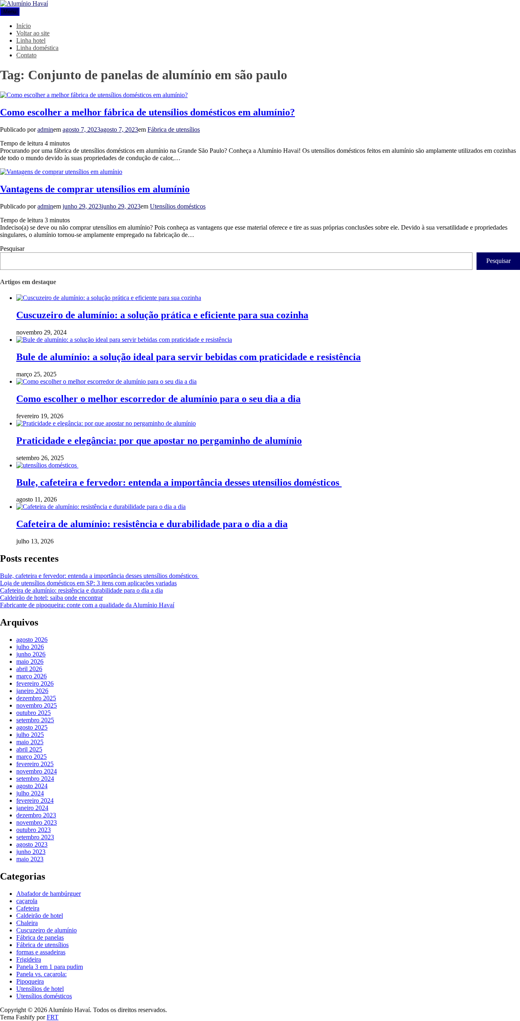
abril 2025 (29, 749)
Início (23, 25)
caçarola (26, 900)
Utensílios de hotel (40, 988)
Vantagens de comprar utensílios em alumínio (95, 189)
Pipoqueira (30, 981)
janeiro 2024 (32, 807)
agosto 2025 (32, 727)
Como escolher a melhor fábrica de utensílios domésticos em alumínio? (147, 112)
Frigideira (28, 959)
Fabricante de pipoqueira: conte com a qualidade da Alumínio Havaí (87, 605)
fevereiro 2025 (35, 763)
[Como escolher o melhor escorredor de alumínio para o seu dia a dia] (106, 381)
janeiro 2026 (32, 690)
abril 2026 (29, 668)
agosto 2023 (32, 844)
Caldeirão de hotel (39, 915)
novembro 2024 (36, 771)
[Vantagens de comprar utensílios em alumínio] (61, 171)
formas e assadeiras (40, 952)
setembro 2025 (35, 720)
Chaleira (27, 922)
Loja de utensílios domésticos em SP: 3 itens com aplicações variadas (88, 583)
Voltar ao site (33, 33)
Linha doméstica (37, 47)
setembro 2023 (35, 837)
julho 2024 (30, 793)
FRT (52, 1017)
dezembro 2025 (36, 698)
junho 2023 (31, 851)
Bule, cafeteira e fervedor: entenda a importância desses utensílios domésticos (179, 482)
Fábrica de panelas (40, 937)
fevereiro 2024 (35, 800)
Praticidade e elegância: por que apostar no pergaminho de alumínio (159, 440)
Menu (9, 12)
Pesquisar (12, 248)
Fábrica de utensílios (173, 129)
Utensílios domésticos (178, 206)
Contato (26, 55)
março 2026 (31, 676)
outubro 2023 (33, 829)
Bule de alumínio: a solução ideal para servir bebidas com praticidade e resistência (188, 357)
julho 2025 (30, 734)
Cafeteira (27, 908)
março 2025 (31, 756)
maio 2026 (29, 661)
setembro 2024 (35, 778)
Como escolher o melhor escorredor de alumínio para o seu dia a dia (158, 398)
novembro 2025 (36, 705)
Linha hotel (31, 40)
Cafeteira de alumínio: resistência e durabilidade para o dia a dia (152, 524)
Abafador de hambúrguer (48, 893)
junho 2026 (31, 654)
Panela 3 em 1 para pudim (49, 966)
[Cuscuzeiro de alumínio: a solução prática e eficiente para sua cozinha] (108, 297)
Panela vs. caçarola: (41, 974)
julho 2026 (30, 646)
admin (45, 129)
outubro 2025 (33, 712)
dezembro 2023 (36, 815)
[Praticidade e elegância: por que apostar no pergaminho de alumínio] (106, 423)
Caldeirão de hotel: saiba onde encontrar (51, 597)
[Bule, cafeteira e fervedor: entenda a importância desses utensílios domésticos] (47, 465)
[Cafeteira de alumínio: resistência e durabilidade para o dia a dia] (101, 506)
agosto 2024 (32, 785)
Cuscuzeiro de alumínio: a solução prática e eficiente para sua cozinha (162, 315)
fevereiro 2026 (35, 683)
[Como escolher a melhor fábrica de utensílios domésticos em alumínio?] (94, 94)
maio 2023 (29, 859)
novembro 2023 (36, 822)
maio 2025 (29, 742)
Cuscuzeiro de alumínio (46, 930)
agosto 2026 (32, 639)
